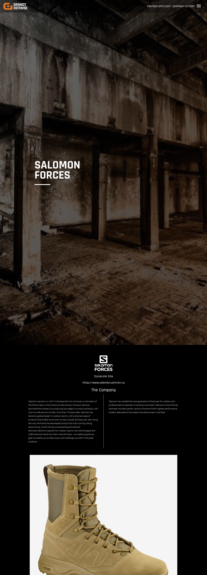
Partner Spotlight (159, 6)
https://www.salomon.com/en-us (103, 383)
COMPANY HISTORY (183, 6)
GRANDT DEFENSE (20, 6)
